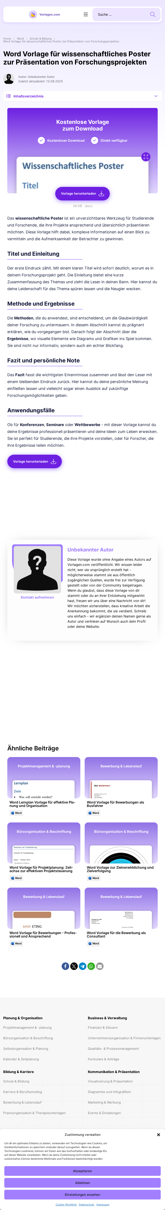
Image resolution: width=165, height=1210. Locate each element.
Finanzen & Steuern (103, 1027)
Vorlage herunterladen (78, 193)
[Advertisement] (82, 505)
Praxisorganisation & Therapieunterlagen (34, 1113)
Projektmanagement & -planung (27, 1027)
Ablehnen (82, 1183)
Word (20, 38)
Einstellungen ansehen (82, 1195)
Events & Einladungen (104, 1113)
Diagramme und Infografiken (109, 1092)
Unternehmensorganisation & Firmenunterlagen (124, 1038)
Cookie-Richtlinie (66, 1204)
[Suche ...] (152, 14)
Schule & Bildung (41, 38)
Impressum (102, 1204)
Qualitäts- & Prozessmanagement (113, 1049)
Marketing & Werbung (104, 1102)
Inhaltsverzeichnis (29, 96)
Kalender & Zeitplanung (21, 1059)
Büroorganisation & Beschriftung (28, 1038)
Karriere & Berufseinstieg (22, 1092)
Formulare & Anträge (103, 1059)
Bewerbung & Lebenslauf (22, 1102)
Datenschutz (86, 1204)
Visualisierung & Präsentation (110, 1081)
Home (7, 38)
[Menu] (85, 14)
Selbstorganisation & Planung (25, 1049)
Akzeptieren (82, 1171)
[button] (158, 1135)
